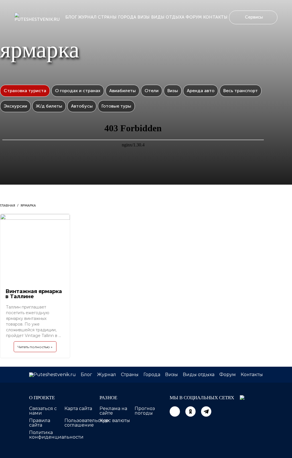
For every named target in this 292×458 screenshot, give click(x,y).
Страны (107, 17)
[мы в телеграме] (206, 411)
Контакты (215, 17)
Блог (71, 17)
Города (127, 17)
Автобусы (82, 106)
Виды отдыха (167, 17)
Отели (152, 90)
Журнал (87, 17)
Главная (7, 205)
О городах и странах (77, 90)
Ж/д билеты (49, 106)
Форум (194, 17)
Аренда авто (200, 90)
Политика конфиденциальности (56, 435)
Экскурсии (15, 106)
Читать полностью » (35, 347)
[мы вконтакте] (175, 411)
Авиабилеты (122, 90)
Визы (143, 17)
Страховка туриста (25, 90)
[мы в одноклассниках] (190, 411)
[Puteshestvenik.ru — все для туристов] (39, 17)
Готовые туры (116, 106)
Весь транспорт (240, 90)
